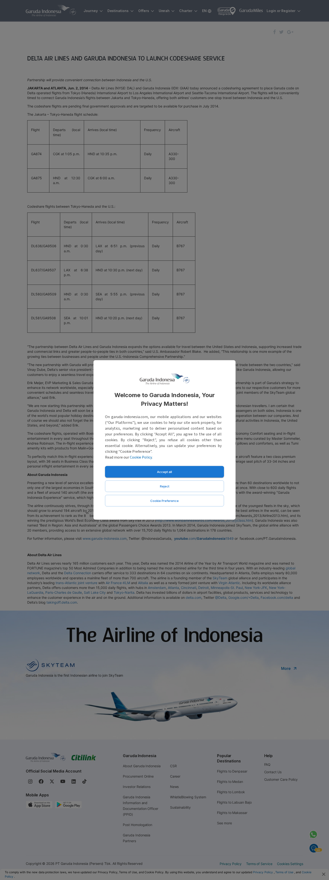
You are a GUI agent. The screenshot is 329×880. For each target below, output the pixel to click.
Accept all (164, 472)
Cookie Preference (164, 501)
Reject (164, 486)
